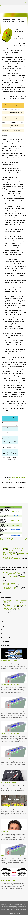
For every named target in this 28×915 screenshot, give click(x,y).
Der (9, 538)
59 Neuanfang (4, 831)
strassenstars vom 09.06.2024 (10, 588)
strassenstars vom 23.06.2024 (10, 587)
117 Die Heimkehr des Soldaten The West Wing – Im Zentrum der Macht (15, 606)
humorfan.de (15, 525)
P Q (10, 539)
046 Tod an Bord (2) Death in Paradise (10, 684)
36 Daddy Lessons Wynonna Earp (11, 558)
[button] (2, 25)
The (21, 539)
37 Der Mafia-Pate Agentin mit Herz (9, 660)
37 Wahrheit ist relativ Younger (8, 880)
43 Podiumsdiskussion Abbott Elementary (14, 576)
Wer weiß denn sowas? (9, 583)
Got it (18, 913)
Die (12, 538)
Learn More (11, 913)
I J (23, 538)
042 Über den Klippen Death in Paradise (10, 758)
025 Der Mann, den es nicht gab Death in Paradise (12, 855)
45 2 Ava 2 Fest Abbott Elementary (12, 573)
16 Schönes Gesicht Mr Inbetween (9, 782)
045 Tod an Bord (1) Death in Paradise (10, 733)
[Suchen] (26, 2)
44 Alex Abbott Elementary (10, 575)
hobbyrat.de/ (15, 511)
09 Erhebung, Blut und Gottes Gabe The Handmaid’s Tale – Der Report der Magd (13, 547)
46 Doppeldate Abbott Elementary (12, 572)
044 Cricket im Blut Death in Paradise (10, 709)
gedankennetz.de (15, 520)
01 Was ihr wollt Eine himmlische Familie (13, 603)
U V (24, 539)
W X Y (3, 541)
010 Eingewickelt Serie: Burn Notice (9, 806)
